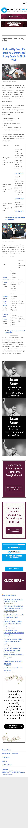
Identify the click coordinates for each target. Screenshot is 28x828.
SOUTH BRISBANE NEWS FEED (9, 595)
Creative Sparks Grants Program (6, 280)
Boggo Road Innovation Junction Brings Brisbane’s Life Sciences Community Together (13, 641)
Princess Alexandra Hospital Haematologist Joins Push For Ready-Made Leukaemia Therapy (14, 632)
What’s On (4, 761)
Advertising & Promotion (7, 774)
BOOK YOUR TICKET (19, 173)
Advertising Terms (5, 772)
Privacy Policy (4, 771)
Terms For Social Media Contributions (18, 772)
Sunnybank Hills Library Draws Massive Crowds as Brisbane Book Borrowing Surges (13, 624)
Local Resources (6, 757)
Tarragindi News (5, 769)
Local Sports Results (7, 765)
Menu (24, 3)
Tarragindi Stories (6, 750)
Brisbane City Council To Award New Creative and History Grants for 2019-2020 (14, 54)
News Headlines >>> (14, 569)
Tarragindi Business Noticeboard (10, 753)
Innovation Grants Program (5, 316)
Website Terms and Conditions (14, 771)
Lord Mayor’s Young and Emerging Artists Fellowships (6, 300)
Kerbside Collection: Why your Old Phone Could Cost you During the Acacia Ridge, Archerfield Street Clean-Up (13, 608)
